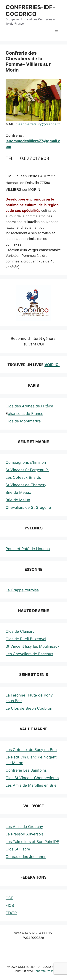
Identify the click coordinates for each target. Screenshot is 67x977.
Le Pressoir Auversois (25, 834)
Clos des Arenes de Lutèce (29, 406)
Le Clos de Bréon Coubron (29, 708)
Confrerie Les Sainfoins (26, 770)
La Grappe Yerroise (22, 590)
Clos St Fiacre (18, 849)
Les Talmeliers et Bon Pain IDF (32, 841)
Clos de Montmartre (23, 421)
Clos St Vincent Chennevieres (32, 778)
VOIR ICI (52, 365)
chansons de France (25, 413)
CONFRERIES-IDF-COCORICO (30, 10)
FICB (10, 905)
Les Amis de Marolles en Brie (31, 785)
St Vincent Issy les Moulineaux (33, 646)
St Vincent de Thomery (26, 485)
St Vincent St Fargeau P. (27, 470)
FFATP (11, 913)
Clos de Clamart (20, 631)
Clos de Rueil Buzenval (26, 639)
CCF (9, 898)
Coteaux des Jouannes (26, 856)
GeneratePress (43, 971)
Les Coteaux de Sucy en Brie (31, 749)
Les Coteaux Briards (23, 477)
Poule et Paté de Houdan (28, 549)
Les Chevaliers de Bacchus (29, 654)
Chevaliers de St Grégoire (28, 507)
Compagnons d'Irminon (26, 462)
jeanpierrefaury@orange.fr (39, 124)
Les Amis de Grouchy (24, 826)
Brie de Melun (18, 500)
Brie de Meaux (18, 492)
